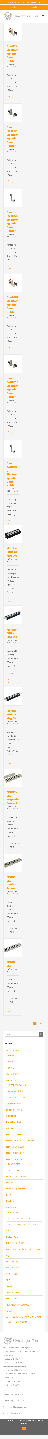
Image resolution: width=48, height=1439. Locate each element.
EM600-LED (12, 964)
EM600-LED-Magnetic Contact (13, 797)
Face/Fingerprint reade (16, 1189)
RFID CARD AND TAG (15, 1267)
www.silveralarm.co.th (14, 1394)
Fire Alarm (10, 1195)
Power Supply (12, 1261)
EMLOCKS (15, 66)
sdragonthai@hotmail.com (30, 2)
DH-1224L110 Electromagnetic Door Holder (12, 136)
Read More (9, 97)
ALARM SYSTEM (13, 1074)
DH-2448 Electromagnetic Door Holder (12, 304)
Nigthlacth (10, 1255)
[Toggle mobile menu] (43, 15)
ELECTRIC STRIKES (14, 1159)
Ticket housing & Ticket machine (22, 1224)
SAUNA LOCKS (12, 1274)
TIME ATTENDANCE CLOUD (17, 1305)
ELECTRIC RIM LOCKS (15, 1153)
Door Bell (10, 1128)
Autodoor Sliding (15, 1091)
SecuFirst (10, 1286)
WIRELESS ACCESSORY (17, 1322)
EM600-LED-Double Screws (12, 882)
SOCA (10, 1061)
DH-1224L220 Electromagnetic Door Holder (13, 221)
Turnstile (10, 1311)
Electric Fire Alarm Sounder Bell (20, 1140)
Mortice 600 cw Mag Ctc (12, 714)
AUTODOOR (11, 1080)
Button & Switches (14, 1110)
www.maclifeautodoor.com (17, 1407)
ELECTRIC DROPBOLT (15, 1134)
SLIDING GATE (12, 1298)
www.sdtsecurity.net (14, 1413)
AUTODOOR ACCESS (17, 1085)
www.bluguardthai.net (14, 1400)
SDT (8, 1280)
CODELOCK (11, 1116)
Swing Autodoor (15, 1103)
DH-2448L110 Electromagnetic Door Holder (12, 387)
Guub (8, 1230)
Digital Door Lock (13, 1122)
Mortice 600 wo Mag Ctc (12, 633)
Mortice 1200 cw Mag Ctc (12, 552)
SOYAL (11, 1068)
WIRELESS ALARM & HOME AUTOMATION (24, 1317)
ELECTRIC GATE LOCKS (16, 1147)
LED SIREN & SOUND (15, 1243)
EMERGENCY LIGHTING (16, 1176)
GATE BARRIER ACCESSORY (19, 1218)
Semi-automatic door (17, 1097)
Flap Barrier (11, 1201)
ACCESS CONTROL (14, 1050)
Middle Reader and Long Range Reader (23, 1249)
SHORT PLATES (14, 1170)
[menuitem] (13, 7)
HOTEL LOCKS (12, 1237)
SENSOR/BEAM (12, 1292)
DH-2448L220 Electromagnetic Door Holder (12, 474)
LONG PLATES (14, 1164)
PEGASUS (12, 1055)
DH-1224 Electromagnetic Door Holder (12, 53)
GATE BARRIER (12, 1207)
